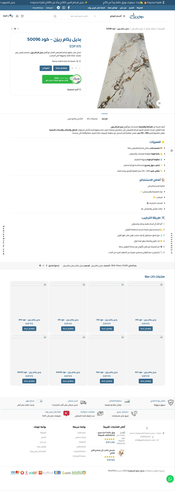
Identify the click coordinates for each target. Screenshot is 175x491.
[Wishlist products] (22, 16)
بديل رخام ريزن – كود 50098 (68, 372)
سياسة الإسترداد (79, 456)
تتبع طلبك (81, 432)
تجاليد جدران (151, 28)
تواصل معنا (41, 446)
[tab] (105, 117)
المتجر (43, 437)
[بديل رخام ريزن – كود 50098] (68, 353)
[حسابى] (17, 16)
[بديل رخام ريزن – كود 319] (146, 300)
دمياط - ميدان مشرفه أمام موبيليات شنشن (145, 433)
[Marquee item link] (59, 3)
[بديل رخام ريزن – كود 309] (29, 300)
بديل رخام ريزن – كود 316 (106, 319)
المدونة (43, 432)
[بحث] (55, 16)
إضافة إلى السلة (61, 68)
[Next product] (11, 28)
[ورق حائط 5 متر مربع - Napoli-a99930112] (121, 438)
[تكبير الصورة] (159, 103)
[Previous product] (18, 28)
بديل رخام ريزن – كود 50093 (29, 372)
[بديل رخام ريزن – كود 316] (107, 300)
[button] (146, 328)
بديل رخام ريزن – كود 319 (145, 319)
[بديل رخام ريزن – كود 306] (107, 353)
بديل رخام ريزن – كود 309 (29, 319)
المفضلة (82, 442)
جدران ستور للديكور (137, 470)
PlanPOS (112, 470)
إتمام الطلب (81, 446)
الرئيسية (161, 28)
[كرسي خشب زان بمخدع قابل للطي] (121, 455)
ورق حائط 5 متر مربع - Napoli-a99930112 (106, 434)
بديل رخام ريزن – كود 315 (68, 319)
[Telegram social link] (58, 8)
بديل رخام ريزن (137, 28)
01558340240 (145, 436)
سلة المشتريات (80, 451)
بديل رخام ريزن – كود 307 (145, 372)
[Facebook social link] (68, 8)
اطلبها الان (45, 68)
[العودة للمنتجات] (15, 28)
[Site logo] (137, 16)
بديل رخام (79, 265)
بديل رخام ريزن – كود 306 (107, 372)
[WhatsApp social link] (63, 8)
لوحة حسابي (80, 437)
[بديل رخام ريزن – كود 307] (146, 353)
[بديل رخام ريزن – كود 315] (68, 300)
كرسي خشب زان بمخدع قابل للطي (103, 451)
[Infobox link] (54, 414)
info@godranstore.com (145, 440)
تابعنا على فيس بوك (38, 451)
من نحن (43, 442)
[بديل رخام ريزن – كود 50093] (29, 353)
